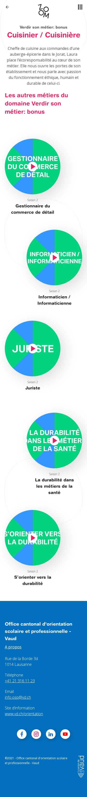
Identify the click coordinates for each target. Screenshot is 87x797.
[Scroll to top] (76, 786)
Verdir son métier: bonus (43, 27)
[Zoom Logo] (43, 11)
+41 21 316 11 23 (20, 680)
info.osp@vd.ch (18, 697)
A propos (13, 647)
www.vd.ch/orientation (24, 713)
